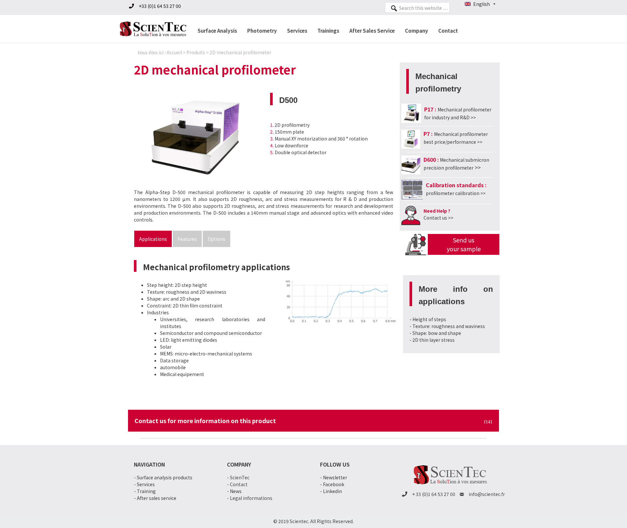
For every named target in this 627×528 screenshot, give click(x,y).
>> (456, 193)
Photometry (262, 30)
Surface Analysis (217, 30)
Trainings (328, 30)
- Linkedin (331, 491)
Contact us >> (438, 217)
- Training (145, 491)
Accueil (174, 52)
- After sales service (155, 498)
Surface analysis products (164, 477)
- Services (144, 484)
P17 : (431, 109)
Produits (195, 52)
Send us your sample (464, 244)
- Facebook (332, 484)
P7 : (428, 134)
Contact (448, 30)
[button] (206, 285)
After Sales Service (372, 30)
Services (297, 30)
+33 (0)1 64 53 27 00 (160, 6)
